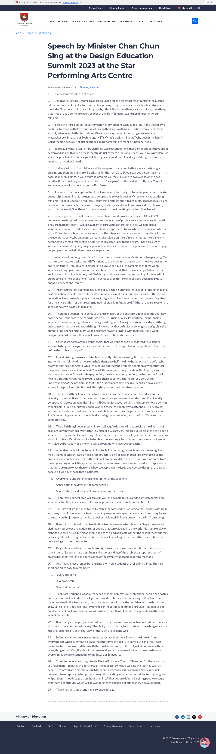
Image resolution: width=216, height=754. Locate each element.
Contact (21, 726)
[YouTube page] (200, 717)
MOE (18, 33)
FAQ (50, 726)
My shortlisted (191, 7)
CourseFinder (117, 7)
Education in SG (106, 21)
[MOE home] (23, 19)
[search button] (195, 21)
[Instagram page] (188, 717)
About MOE (156, 21)
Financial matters (82, 21)
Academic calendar (142, 7)
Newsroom (126, 21)
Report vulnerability (84, 726)
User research (156, 726)
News (29, 33)
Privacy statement (113, 726)
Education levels (59, 21)
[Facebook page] (177, 717)
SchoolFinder (96, 7)
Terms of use (135, 726)
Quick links (165, 7)
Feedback (36, 726)
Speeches (44, 33)
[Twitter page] (194, 717)
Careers (141, 21)
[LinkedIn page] (183, 717)
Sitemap (63, 726)
